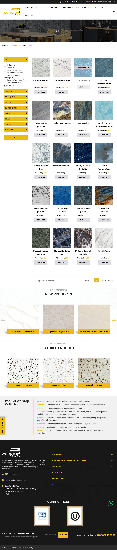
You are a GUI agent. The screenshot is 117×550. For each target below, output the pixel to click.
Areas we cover (96, 7)
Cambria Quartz (73, 418)
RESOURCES (73, 7)
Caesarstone (61, 418)
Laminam (65, 401)
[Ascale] (5, 67)
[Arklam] (5, 65)
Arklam (50, 412)
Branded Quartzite (54, 424)
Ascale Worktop (53, 401)
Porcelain (40, 412)
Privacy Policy (81, 535)
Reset (10, 138)
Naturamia (67, 424)
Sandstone (57, 431)
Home (4, 45)
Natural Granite (99, 405)
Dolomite (88, 431)
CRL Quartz (100, 418)
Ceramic (40, 401)
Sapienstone (87, 401)
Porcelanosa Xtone (50, 414)
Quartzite (40, 424)
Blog (59, 2)
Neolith (105, 412)
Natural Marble (82, 408)
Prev (87, 280)
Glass (70, 431)
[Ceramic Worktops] (5, 80)
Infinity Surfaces (87, 412)
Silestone (50, 418)
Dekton (76, 412)
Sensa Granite (86, 405)
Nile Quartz (52, 420)
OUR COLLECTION (37, 7)
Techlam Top (75, 401)
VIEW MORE (41, 92)
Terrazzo (40, 427)
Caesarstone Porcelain (63, 412)
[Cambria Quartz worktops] (5, 75)
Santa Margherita (79, 427)
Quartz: (39, 418)
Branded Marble (53, 408)
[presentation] (3, 320)
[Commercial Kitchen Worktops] (5, 82)
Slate (49, 431)
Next (110, 280)
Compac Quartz (88, 418)
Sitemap (92, 535)
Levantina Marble (68, 408)
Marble (39, 408)
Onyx (64, 431)
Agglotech (51, 427)
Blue (24, 45)
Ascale (39, 414)
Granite (39, 405)
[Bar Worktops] (5, 70)
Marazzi (98, 412)
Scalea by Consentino (70, 405)
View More (23, 328)
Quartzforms (41, 420)
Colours (83, 7)
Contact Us (28, 15)
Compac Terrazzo (64, 427)
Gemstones (78, 431)
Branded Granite (53, 405)
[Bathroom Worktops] (5, 72)
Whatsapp (87, 2)
